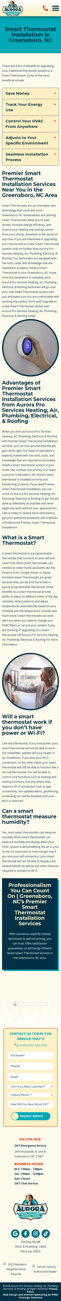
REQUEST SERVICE (31, 1116)
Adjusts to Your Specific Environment (27, 140)
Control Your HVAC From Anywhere (24, 124)
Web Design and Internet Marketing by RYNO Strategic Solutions (30, 1296)
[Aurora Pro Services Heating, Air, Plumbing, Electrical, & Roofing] (12, 8)
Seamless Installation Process (27, 157)
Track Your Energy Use (24, 107)
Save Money (17, 93)
